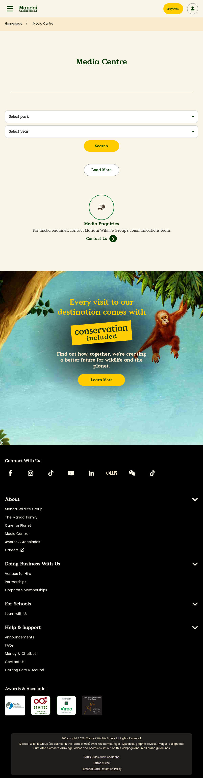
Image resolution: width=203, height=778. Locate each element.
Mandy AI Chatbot (20, 653)
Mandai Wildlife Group (24, 509)
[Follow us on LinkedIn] (91, 473)
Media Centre (16, 533)
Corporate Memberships (26, 590)
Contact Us (96, 238)
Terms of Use (81, 744)
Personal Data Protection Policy (102, 769)
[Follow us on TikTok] (50, 473)
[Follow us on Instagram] (30, 473)
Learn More (102, 379)
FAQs (9, 645)
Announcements (19, 637)
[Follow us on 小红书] (111, 473)
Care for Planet (18, 525)
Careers (13, 550)
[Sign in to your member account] (192, 8)
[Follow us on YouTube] (71, 473)
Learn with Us (16, 613)
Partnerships (15, 581)
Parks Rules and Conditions (101, 757)
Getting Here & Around (24, 669)
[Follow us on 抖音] (152, 473)
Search (101, 145)
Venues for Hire (18, 573)
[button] (10, 8)
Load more (101, 169)
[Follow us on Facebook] (10, 473)
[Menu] (10, 9)
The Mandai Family (21, 517)
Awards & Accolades (22, 541)
